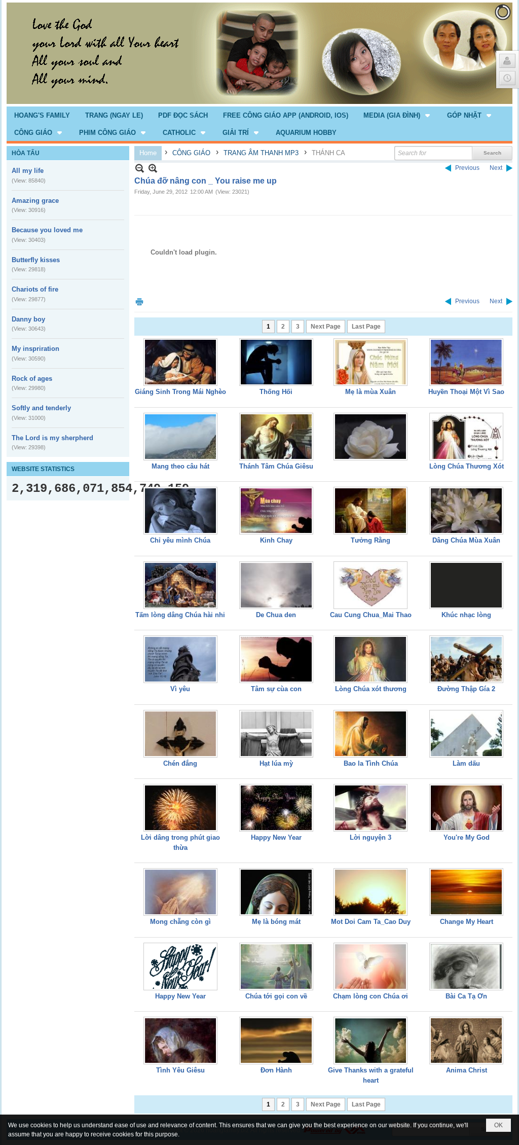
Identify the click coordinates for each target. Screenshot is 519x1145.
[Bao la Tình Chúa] (370, 733)
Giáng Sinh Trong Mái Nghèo (180, 392)
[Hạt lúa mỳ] (276, 733)
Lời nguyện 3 (370, 837)
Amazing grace (35, 200)
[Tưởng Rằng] (370, 510)
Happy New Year (276, 837)
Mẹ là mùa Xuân (370, 392)
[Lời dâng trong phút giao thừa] (180, 807)
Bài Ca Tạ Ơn (466, 996)
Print (139, 301)
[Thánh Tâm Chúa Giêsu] (276, 436)
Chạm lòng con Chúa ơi (370, 996)
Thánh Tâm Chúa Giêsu (276, 466)
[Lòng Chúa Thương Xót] (466, 436)
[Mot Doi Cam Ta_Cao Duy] (370, 892)
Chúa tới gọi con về (276, 996)
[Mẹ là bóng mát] (276, 892)
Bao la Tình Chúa (371, 763)
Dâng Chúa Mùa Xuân (466, 540)
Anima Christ (466, 1070)
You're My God (466, 837)
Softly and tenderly (41, 408)
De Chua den (276, 615)
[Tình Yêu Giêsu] (180, 1040)
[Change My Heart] (466, 892)
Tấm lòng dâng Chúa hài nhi (180, 615)
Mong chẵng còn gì (180, 921)
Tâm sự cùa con (276, 689)
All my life (28, 170)
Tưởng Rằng (370, 540)
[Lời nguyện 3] (370, 807)
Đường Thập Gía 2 (466, 689)
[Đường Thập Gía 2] (466, 659)
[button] (397, 115)
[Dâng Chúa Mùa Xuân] (466, 510)
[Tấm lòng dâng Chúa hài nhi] (180, 585)
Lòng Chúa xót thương (370, 689)
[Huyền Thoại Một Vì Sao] (466, 362)
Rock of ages (32, 378)
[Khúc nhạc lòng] (466, 585)
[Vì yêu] (180, 659)
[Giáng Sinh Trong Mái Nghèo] (180, 362)
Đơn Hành (276, 1070)
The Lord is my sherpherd (52, 438)
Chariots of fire (35, 289)
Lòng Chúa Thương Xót (466, 466)
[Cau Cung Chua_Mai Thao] (370, 585)
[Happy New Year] (276, 807)
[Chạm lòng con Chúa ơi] (370, 966)
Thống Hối (276, 392)
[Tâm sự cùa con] (276, 659)
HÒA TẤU (26, 153)
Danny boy (28, 319)
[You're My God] (466, 807)
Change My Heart (466, 921)
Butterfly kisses (36, 260)
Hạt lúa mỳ (276, 763)
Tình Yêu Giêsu (180, 1070)
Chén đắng (180, 763)
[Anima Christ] (466, 1040)
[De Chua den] (276, 585)
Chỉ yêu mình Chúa (180, 540)
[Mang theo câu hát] (180, 436)
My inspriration (35, 348)
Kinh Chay (276, 540)
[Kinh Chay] (276, 510)
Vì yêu (180, 689)
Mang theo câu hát (180, 466)
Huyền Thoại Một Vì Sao (466, 392)
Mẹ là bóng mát (276, 921)
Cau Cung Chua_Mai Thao (371, 615)
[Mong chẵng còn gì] (180, 892)
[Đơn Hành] (276, 1040)
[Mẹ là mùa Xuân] (370, 362)
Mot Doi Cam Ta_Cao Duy (371, 921)
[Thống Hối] (276, 362)
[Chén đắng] (180, 733)
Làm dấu (466, 763)
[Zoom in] (139, 168)
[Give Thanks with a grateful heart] (370, 1040)
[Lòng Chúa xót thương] (370, 659)
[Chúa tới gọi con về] (276, 966)
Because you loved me (47, 230)
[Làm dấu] (466, 733)
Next (496, 167)
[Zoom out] (152, 168)
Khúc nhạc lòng (466, 615)
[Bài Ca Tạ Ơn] (466, 966)
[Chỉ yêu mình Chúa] (180, 510)
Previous (467, 167)
